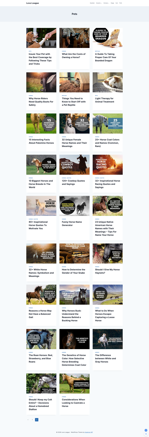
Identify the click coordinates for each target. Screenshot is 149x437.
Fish (120, 3)
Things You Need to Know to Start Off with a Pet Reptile (74, 101)
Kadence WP (89, 432)
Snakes (64, 266)
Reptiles (97, 51)
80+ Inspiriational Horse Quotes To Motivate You (38, 225)
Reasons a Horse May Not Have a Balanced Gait (40, 314)
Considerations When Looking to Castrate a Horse (73, 402)
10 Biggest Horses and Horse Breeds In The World (41, 184)
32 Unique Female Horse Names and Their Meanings (74, 142)
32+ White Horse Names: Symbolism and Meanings (41, 272)
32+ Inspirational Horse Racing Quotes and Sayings (107, 184)
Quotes (69, 178)
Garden (92, 3)
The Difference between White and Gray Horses (105, 358)
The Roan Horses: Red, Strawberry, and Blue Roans (41, 358)
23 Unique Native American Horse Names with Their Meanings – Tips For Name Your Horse (105, 228)
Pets (30, 51)
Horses (64, 51)
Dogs (112, 3)
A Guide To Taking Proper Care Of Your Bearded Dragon (105, 57)
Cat (117, 3)
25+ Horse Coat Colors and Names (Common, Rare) (107, 142)
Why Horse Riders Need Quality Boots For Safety (41, 101)
